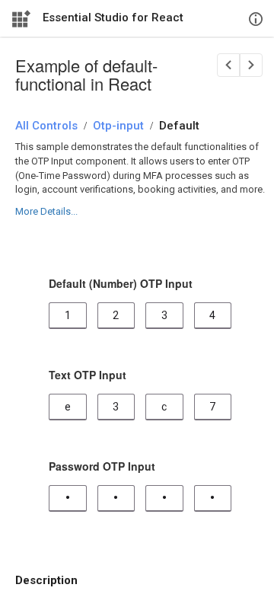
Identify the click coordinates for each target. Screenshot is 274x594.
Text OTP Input (87, 374)
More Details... (46, 211)
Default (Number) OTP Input (121, 283)
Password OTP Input (102, 466)
